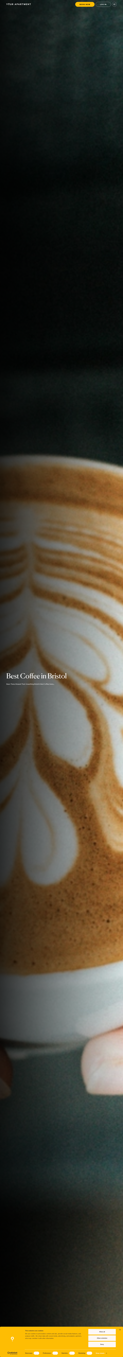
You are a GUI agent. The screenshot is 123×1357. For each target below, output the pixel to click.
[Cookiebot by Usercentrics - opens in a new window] (12, 1353)
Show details (100, 1353)
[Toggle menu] (114, 4)
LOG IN (103, 4)
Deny (102, 1344)
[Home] (18, 4)
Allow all (102, 1332)
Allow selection (102, 1338)
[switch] (55, 1353)
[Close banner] (120, 1329)
